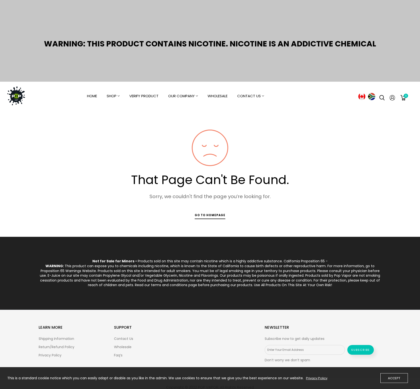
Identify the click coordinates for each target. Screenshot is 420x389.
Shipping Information (56, 338)
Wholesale (122, 347)
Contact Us (123, 338)
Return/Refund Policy (56, 347)
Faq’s (118, 355)
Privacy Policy (50, 355)
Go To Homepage (210, 215)
